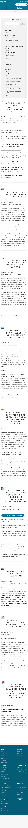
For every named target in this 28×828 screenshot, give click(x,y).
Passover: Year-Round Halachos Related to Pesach (14, 92)
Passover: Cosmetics (10, 79)
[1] (21, 288)
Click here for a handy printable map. (9, 638)
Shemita (7, 50)
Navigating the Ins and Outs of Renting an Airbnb (13, 156)
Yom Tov (7, 74)
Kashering (7, 32)
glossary (5, 527)
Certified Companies (5, 785)
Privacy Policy (4, 753)
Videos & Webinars (5, 778)
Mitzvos (7, 67)
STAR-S (5, 806)
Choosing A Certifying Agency (11, 39)
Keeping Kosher (10, 52)
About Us (3, 751)
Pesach (7, 75)
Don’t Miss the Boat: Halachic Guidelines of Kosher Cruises (15, 334)
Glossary (3, 771)
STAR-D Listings (4, 803)
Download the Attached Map (13, 515)
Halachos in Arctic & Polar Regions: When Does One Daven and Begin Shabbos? (15, 496)
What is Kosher (8, 41)
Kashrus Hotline (4, 755)
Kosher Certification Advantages (12, 40)
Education (3, 765)
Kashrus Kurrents (4, 773)
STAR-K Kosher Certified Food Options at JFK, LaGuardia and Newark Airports (16, 418)
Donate (20, 799)
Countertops (19, 796)
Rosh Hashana (8, 94)
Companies (3, 7)
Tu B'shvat (8, 97)
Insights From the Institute (14, 46)
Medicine (8, 64)
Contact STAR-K (4, 757)
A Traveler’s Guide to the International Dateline (16, 623)
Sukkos (7, 95)
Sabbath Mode (23, 1)
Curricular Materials (5, 769)
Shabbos (8, 69)
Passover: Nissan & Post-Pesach (12, 85)
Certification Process (10, 37)
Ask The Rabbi (4, 767)
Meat (7, 59)
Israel (7, 48)
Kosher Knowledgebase (18, 8)
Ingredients (8, 56)
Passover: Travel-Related (10, 90)
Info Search (3, 783)
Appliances (8, 30)
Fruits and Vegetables (10, 55)
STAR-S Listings (4, 810)
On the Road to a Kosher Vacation (16, 573)
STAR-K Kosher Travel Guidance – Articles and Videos (15, 107)
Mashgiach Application (22, 771)
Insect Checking (10, 44)
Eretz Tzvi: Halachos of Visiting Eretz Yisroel (12, 130)
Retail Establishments (5, 789)
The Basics (8, 62)
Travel (7, 71)
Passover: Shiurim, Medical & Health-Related (14, 88)
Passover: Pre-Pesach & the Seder (12, 87)
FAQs (2, 780)
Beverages (8, 54)
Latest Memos (8, 33)
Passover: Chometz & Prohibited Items (13, 78)
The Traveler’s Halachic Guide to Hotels (11, 150)
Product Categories (5, 787)
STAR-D (4, 799)
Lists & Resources (21, 765)
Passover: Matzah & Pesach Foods (12, 84)
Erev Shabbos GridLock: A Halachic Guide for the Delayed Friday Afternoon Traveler (16, 691)
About (25, 7)
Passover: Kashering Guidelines (12, 82)
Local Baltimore (20, 773)
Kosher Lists (19, 767)
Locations (3, 758)
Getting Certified (11, 36)
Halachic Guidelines (21, 769)
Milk (6, 61)
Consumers (10, 7)
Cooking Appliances (21, 787)
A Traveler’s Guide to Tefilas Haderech (10, 161)
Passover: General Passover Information (13, 81)
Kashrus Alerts (4, 794)
